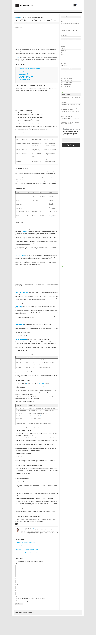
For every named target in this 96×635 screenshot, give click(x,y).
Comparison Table (22, 69)
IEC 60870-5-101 (64, 50)
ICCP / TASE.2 (63, 63)
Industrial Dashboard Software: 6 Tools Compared (26, 545)
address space (24, 231)
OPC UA (18, 57)
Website (17, 590)
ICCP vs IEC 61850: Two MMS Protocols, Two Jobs (26, 542)
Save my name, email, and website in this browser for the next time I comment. (31, 598)
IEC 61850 (63, 46)
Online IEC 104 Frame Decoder (66, 80)
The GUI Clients (22, 71)
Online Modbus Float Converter (67, 86)
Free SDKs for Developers (24, 73)
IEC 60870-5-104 (64, 48)
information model (43, 415)
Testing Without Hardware (24, 74)
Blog (20, 17)
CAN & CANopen (64, 65)
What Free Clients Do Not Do (24, 77)
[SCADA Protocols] (24, 7)
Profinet (62, 58)
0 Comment (56, 23)
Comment (17, 563)
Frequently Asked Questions (24, 79)
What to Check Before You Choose (26, 76)
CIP (61, 56)
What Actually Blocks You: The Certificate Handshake (29, 68)
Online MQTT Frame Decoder (66, 82)
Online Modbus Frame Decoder (67, 71)
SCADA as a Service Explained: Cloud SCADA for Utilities (27, 552)
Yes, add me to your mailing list (23, 601)
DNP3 (62, 44)
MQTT (62, 54)
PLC (26, 383)
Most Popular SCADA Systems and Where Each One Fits (27, 549)
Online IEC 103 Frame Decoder (66, 78)
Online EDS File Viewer (65, 90)
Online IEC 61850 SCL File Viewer (67, 88)
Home (16, 17)
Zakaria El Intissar (20, 23)
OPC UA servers (41, 383)
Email (16, 584)
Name (16, 578)
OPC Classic (51, 216)
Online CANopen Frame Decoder (67, 84)
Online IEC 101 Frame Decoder (66, 76)
